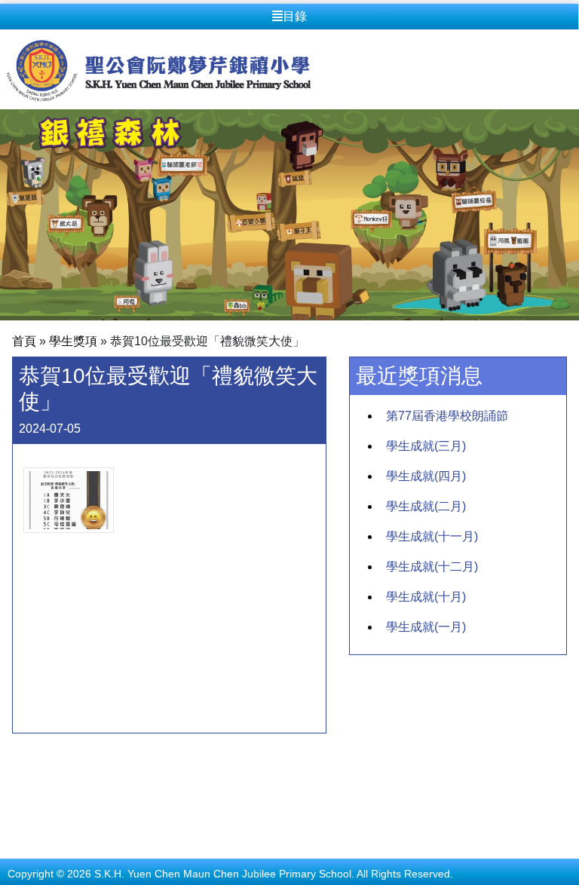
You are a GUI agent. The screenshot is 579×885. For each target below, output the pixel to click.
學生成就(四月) (426, 476)
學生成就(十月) (426, 596)
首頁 (24, 341)
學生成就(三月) (426, 445)
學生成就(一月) (426, 626)
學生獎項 (73, 341)
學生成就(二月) (426, 506)
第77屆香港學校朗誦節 (447, 415)
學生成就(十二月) (432, 566)
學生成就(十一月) (432, 536)
